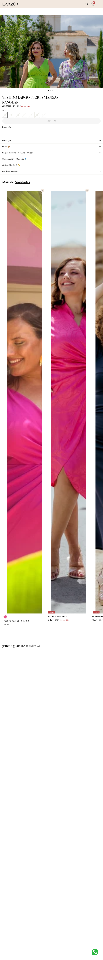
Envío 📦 (6, 146)
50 (44, 116)
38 (5, 116)
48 (38, 116)
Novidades (22, 182)
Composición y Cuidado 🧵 (14, 159)
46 (31, 116)
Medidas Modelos (10, 171)
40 (12, 116)
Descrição (6, 127)
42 (18, 116)
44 (25, 116)
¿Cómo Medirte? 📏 (11, 165)
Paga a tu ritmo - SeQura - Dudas (17, 153)
